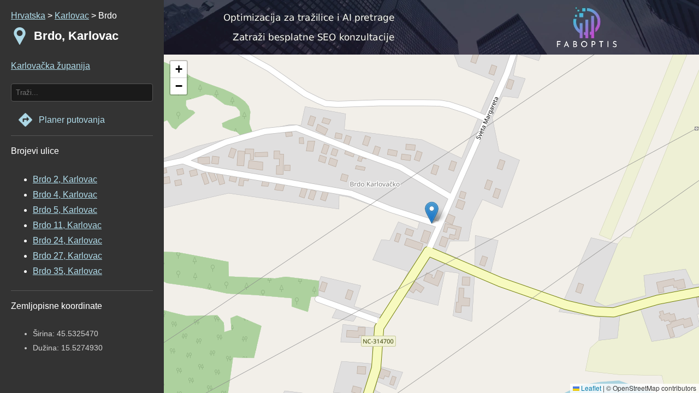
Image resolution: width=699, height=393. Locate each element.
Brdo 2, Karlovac (65, 179)
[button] (178, 69)
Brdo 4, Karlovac (65, 194)
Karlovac (72, 15)
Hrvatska (28, 15)
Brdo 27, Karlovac (67, 255)
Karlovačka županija (50, 65)
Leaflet (590, 387)
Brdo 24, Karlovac (67, 240)
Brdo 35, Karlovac (67, 271)
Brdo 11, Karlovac (67, 225)
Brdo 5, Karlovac (65, 210)
